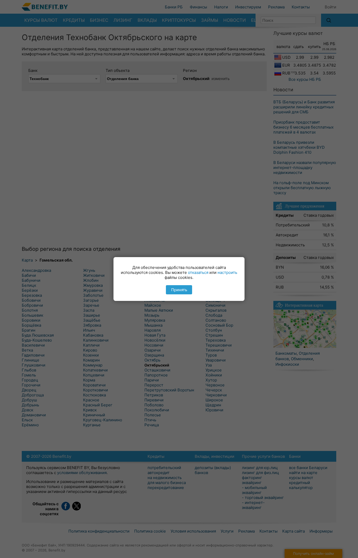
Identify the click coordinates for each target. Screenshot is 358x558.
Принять (179, 289)
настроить (227, 272)
